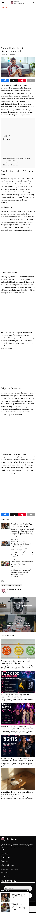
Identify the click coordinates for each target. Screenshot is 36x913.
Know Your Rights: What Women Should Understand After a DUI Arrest (17, 759)
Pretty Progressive (14, 589)
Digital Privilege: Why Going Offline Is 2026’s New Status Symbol (17, 793)
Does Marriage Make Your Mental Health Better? (22, 525)
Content (4, 7)
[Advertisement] (18, 28)
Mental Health (6, 585)
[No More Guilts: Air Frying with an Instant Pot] (18, 605)
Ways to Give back (7, 865)
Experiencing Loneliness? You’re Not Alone (17, 158)
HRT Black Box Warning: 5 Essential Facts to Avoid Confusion (16, 695)
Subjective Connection (11, 165)
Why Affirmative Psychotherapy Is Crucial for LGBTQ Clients (22, 544)
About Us (4, 873)
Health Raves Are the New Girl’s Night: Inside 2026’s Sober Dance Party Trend (17, 727)
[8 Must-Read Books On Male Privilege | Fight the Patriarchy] (18, 623)
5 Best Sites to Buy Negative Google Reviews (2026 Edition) (15, 662)
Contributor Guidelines (9, 869)
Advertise (4, 861)
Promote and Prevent (13, 162)
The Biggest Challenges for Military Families (22, 563)
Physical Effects (11, 160)
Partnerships (5, 857)
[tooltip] (5, 80)
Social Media (17, 585)
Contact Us (5, 877)
